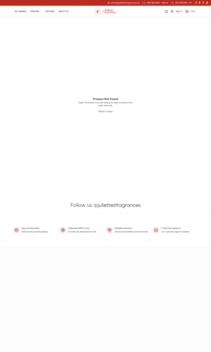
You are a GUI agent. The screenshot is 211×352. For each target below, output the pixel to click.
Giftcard (50, 11)
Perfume (34, 11)
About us (63, 11)
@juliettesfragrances (117, 205)
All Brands (20, 11)
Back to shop (106, 111)
